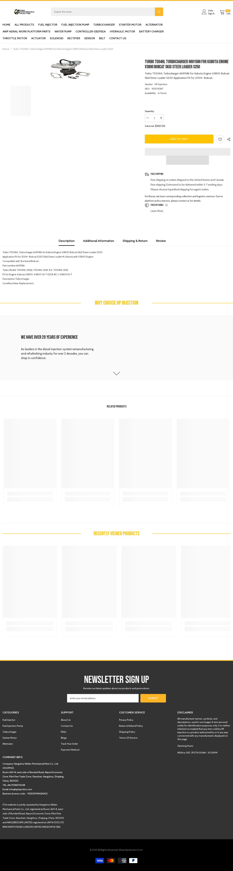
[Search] (107, 12)
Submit (153, 698)
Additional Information (98, 241)
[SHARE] (227, 139)
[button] (187, 160)
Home (6, 48)
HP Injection (161, 84)
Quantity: (149, 111)
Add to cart (179, 139)
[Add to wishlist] (220, 139)
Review (161, 241)
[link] (116, 347)
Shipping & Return (135, 241)
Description (67, 241)
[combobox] (103, 12)
